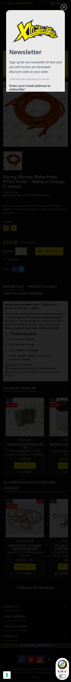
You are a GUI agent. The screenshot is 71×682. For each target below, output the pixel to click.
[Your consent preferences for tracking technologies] (7, 675)
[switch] (62, 676)
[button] (64, 7)
